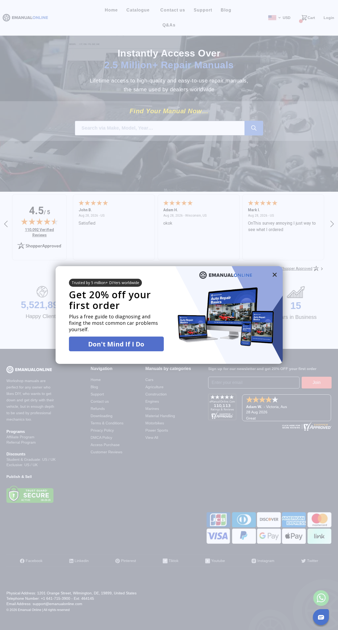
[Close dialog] (275, 275)
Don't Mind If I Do (116, 343)
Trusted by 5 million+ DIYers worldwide (105, 282)
